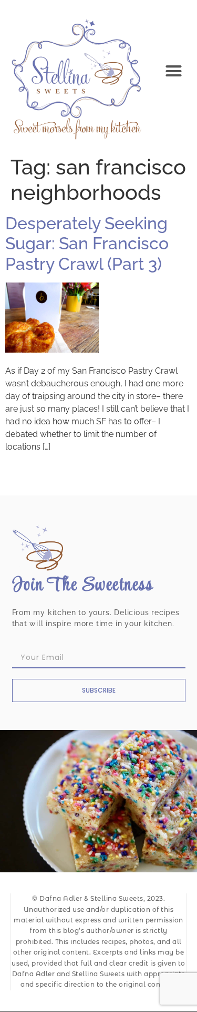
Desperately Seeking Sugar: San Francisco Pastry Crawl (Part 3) (87, 243)
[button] (174, 71)
